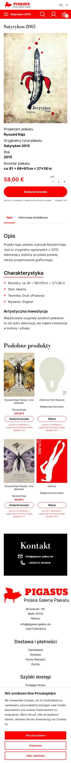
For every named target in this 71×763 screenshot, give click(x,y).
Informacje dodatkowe (33, 217)
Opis (9, 217)
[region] (35, 725)
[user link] (53, 14)
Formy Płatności (35, 659)
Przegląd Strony (36, 685)
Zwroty (35, 664)
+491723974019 (35, 628)
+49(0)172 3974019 (39, 562)
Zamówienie (35, 650)
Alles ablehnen (36, 755)
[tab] (9, 218)
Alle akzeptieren (36, 735)
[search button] (42, 14)
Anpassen (35, 745)
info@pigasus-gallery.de (39, 556)
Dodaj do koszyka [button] (19, 418)
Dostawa (35, 654)
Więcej (52, 418)
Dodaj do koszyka (35, 191)
